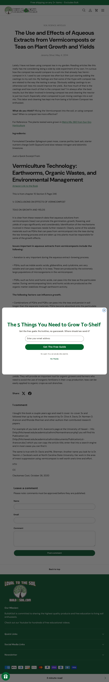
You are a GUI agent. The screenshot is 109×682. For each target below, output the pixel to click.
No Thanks (54, 359)
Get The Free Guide (54, 347)
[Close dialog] (104, 310)
